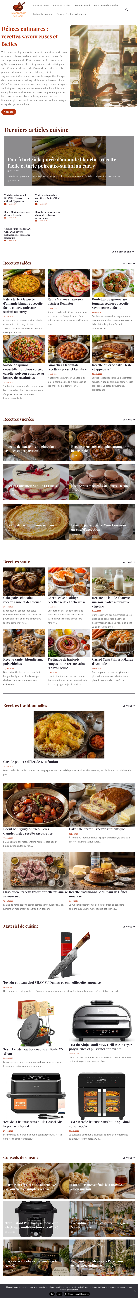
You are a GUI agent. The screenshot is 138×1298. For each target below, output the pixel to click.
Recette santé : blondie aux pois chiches (23, 661)
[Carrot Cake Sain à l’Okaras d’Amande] (113, 642)
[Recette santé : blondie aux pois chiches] (24, 642)
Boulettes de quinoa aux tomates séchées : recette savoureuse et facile (110, 303)
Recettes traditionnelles (25, 705)
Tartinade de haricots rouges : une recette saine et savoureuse (66, 663)
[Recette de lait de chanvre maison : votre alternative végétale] (113, 581)
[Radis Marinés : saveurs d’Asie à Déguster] (69, 282)
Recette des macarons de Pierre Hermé (100, 486)
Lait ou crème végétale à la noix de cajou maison (96, 1187)
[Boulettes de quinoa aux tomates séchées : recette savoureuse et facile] (113, 282)
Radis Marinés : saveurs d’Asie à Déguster (17, 213)
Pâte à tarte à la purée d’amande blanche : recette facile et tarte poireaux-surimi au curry (62, 162)
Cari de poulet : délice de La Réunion (30, 761)
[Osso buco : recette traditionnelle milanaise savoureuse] (36, 870)
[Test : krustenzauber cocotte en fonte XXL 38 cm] (36, 1023)
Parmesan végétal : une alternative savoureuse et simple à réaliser (30, 1187)
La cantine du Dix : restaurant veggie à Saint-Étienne (99, 1225)
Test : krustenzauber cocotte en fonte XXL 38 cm (47, 198)
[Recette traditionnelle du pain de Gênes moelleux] (102, 870)
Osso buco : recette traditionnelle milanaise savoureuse (35, 894)
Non (59, 1294)
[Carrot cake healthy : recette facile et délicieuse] (69, 581)
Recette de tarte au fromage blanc (30, 525)
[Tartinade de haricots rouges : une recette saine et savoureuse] (69, 642)
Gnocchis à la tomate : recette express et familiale (67, 367)
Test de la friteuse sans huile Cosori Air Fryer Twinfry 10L (32, 1124)
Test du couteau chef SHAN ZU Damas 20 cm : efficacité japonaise (17, 198)
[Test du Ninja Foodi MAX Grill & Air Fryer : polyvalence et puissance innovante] (102, 1020)
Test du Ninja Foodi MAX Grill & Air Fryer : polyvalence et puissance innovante (17, 233)
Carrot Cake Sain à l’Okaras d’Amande (112, 661)
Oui (52, 1294)
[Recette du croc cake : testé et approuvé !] (113, 348)
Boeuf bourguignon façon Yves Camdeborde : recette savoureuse (28, 831)
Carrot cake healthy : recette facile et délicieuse (67, 599)
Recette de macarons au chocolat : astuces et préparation (47, 214)
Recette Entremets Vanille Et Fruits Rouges (31, 488)
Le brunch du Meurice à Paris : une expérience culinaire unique (97, 1263)
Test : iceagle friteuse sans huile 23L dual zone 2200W (99, 1124)
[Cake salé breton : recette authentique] (102, 804)
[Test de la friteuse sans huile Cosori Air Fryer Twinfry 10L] (36, 1095)
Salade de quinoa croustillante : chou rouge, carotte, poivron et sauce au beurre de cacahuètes (23, 371)
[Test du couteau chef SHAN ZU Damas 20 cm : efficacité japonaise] (69, 955)
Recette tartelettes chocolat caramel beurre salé (97, 448)
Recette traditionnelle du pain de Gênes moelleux (98, 894)
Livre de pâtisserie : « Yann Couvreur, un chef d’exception (99, 527)
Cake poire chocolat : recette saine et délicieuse (22, 599)
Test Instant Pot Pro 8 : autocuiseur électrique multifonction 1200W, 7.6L (32, 1225)
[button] (126, 9)
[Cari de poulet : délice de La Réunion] (69, 734)
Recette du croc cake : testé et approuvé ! (112, 367)
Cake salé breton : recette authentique (97, 829)
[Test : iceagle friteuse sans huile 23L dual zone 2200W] (102, 1095)
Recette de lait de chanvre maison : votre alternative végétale (111, 601)
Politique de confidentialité (77, 1294)
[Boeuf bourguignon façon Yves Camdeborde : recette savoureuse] (36, 804)
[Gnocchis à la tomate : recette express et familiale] (69, 348)
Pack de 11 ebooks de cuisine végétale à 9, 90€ (34, 1263)
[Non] (134, 1290)
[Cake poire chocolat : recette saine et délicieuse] (24, 581)
